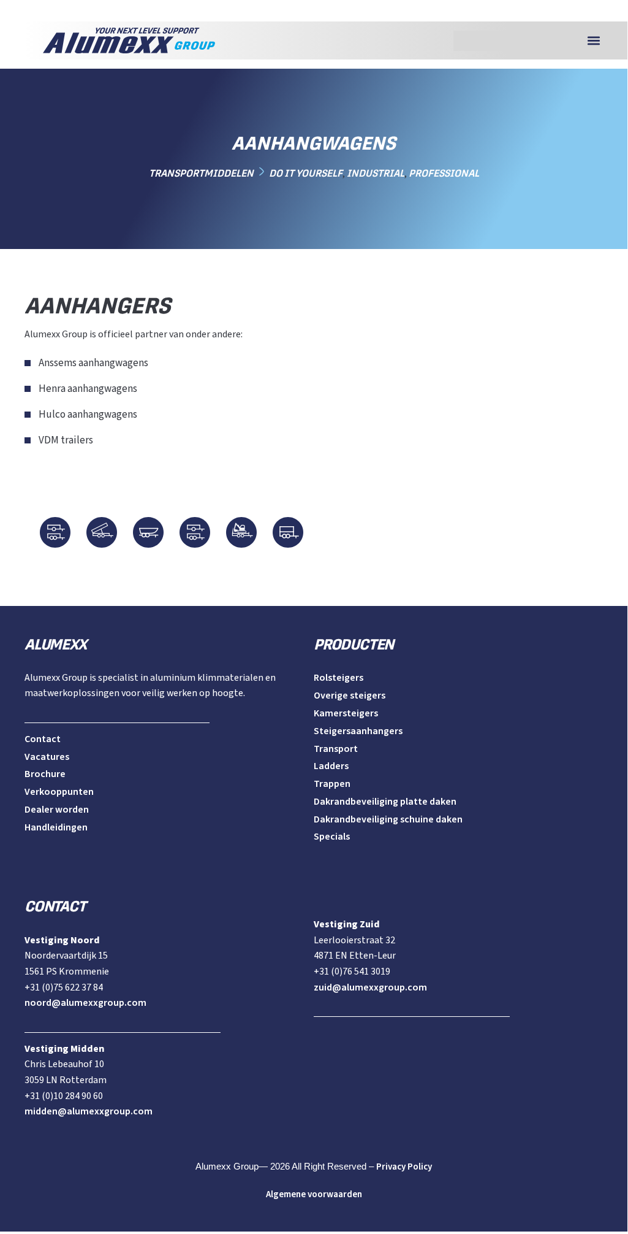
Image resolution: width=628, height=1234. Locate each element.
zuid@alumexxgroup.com (370, 987)
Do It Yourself (305, 173)
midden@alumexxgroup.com (89, 1111)
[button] (593, 41)
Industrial (375, 173)
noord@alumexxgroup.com (85, 1003)
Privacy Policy (404, 1166)
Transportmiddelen (201, 173)
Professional (444, 173)
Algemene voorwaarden (314, 1194)
